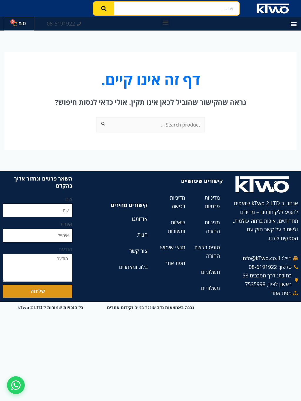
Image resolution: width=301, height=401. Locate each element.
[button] (293, 24)
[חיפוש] (103, 8)
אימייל (66, 224)
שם (68, 199)
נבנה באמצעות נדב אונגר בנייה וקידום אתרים (150, 307)
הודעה (65, 249)
